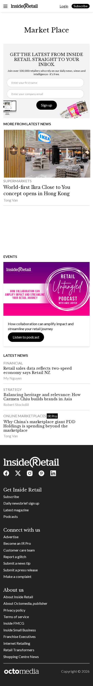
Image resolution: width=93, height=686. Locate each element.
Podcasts (10, 516)
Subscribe (81, 6)
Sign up (46, 105)
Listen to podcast (26, 337)
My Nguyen (12, 378)
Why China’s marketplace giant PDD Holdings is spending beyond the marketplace (39, 426)
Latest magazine (16, 510)
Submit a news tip (16, 563)
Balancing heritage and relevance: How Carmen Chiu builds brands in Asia (42, 396)
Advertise (11, 537)
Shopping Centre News (21, 656)
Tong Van (10, 200)
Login (64, 6)
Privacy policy (14, 610)
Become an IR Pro (17, 543)
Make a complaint (17, 576)
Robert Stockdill (16, 404)
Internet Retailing (16, 643)
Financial (13, 363)
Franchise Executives (19, 636)
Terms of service (16, 616)
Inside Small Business (19, 630)
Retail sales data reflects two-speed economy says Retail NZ (37, 370)
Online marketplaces (25, 416)
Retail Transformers (18, 650)
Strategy (12, 389)
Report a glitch (14, 556)
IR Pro (52, 416)
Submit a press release (20, 570)
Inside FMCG (13, 623)
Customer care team (19, 550)
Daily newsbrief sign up (21, 503)
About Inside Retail (18, 597)
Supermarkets (17, 181)
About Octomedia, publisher (25, 603)
